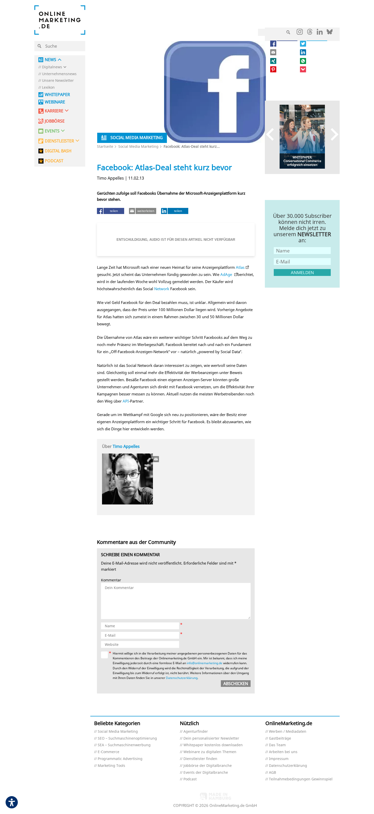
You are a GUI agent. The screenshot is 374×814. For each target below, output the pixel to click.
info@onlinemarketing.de (204, 663)
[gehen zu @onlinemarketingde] (310, 33)
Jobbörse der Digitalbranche (207, 766)
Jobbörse (55, 121)
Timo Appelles (126, 446)
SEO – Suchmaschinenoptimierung (127, 738)
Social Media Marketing (138, 146)
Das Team (277, 745)
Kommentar (111, 580)
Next (332, 134)
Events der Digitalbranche (205, 772)
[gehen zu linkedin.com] (320, 33)
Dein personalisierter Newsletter (211, 738)
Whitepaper (57, 94)
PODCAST (54, 160)
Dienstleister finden (200, 759)
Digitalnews (52, 67)
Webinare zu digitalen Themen (209, 752)
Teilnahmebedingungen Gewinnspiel (301, 779)
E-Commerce (108, 752)
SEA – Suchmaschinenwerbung (124, 745)
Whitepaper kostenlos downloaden (213, 745)
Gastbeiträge (280, 738)
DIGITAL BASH (58, 151)
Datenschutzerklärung (181, 678)
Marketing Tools (111, 766)
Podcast (190, 779)
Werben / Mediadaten (287, 731)
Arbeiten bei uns (283, 752)
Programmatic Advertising (120, 759)
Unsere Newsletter (58, 80)
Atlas (240, 267)
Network (161, 288)
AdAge (226, 274)
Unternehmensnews (59, 74)
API (126, 401)
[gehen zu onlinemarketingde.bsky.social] (330, 33)
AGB (272, 772)
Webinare (55, 102)
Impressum (279, 759)
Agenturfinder (195, 731)
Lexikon (48, 87)
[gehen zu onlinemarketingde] (300, 33)
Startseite (105, 146)
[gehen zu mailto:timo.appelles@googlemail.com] (156, 459)
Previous (272, 134)
